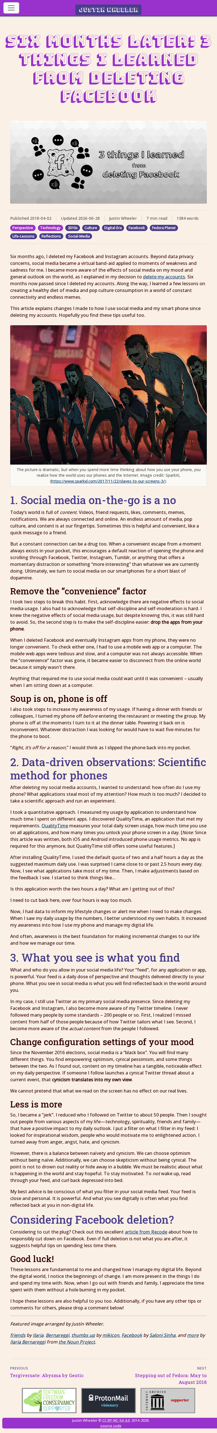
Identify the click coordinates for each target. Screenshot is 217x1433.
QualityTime (55, 826)
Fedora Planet (164, 227)
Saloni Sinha (162, 1335)
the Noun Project (76, 1342)
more (193, 1335)
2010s (73, 227)
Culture (90, 227)
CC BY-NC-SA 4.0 (116, 1420)
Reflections (51, 236)
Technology (50, 227)
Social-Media (79, 236)
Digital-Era (113, 227)
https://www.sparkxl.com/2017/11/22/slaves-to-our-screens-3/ (108, 481)
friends (17, 1335)
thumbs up (83, 1335)
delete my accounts (164, 277)
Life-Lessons (23, 236)
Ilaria (38, 1335)
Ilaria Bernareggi (27, 1342)
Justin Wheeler (108, 9)
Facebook (137, 227)
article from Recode (146, 1232)
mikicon (110, 1335)
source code (110, 1425)
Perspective (22, 227)
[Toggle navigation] (11, 8)
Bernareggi (57, 1335)
